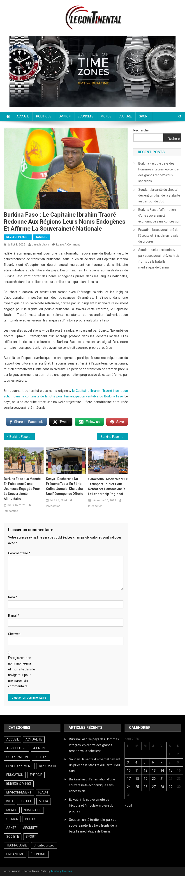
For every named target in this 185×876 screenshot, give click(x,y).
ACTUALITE (33, 739)
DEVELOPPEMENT (17, 236)
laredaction (40, 244)
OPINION (65, 116)
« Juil (128, 805)
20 (154, 778)
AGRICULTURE (16, 748)
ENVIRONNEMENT (19, 792)
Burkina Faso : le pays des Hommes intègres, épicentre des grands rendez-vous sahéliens (158, 172)
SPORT (144, 116)
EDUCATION (14, 775)
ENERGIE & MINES (18, 783)
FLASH (43, 792)
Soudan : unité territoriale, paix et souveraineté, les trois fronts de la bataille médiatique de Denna (159, 258)
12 (145, 770)
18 (137, 778)
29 (170, 787)
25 (137, 787)
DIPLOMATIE (48, 766)
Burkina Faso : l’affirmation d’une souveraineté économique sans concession (159, 215)
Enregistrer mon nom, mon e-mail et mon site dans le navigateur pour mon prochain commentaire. (21, 672)
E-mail (13, 615)
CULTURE (125, 116)
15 (170, 770)
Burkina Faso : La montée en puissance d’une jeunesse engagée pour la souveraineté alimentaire (22, 488)
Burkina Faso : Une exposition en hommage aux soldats (22, 436)
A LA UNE (39, 748)
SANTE (11, 828)
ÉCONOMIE (85, 116)
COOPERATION (17, 757)
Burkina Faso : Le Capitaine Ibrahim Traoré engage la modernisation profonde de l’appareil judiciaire (114, 436)
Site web (14, 634)
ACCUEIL (22, 116)
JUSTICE (26, 801)
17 (129, 778)
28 (162, 787)
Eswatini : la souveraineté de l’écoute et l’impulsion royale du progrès (158, 235)
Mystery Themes (61, 871)
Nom (12, 597)
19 (145, 778)
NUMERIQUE (32, 810)
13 (154, 770)
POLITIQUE (43, 116)
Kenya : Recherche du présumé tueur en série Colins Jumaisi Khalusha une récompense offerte (64, 486)
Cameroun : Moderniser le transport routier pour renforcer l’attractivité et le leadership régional (108, 486)
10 (129, 770)
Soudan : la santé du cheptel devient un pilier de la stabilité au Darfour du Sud (159, 195)
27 (154, 787)
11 (137, 770)
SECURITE (30, 828)
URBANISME (15, 854)
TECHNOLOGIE (16, 845)
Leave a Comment (68, 244)
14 (162, 770)
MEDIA (43, 801)
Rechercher (141, 130)
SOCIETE (41, 236)
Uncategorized (44, 845)
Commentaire (19, 553)
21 (162, 778)
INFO (9, 801)
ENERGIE (36, 775)
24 (129, 787)
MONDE (106, 116)
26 (145, 787)
